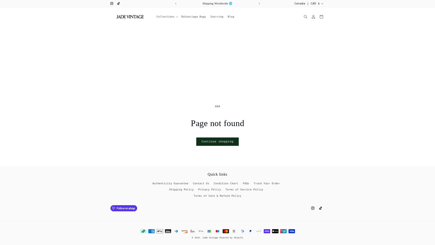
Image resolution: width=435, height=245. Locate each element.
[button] (166, 16)
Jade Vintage (211, 237)
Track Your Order (267, 183)
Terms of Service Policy (244, 189)
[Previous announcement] (175, 3)
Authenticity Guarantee (170, 183)
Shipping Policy (181, 189)
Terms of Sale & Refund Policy (217, 195)
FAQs (246, 183)
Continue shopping (217, 141)
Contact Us (201, 183)
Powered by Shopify (231, 237)
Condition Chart (226, 183)
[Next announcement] (259, 3)
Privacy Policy (209, 189)
